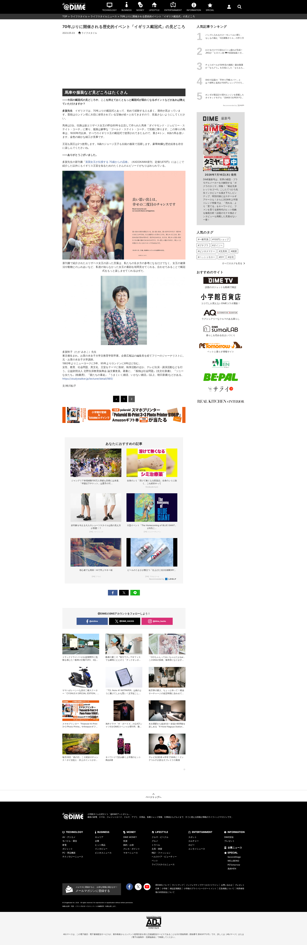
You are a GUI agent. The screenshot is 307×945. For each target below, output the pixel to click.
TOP (64, 16)
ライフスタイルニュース (104, 16)
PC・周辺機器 (68, 852)
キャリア (99, 837)
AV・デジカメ (68, 837)
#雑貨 (234, 251)
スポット (192, 837)
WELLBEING (233, 860)
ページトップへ (153, 797)
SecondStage (234, 857)
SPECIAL (233, 852)
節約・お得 (128, 845)
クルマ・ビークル (160, 837)
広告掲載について (226, 888)
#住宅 (231, 257)
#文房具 (223, 251)
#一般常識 (203, 239)
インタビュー (101, 848)
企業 (97, 841)
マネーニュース (130, 852)
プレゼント (229, 841)
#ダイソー (217, 245)
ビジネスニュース (103, 852)
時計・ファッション (161, 852)
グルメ (155, 841)
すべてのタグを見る (232, 263)
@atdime (93, 621)
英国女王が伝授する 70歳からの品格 (106, 161)
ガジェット (67, 848)
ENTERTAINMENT (202, 832)
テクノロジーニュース (72, 856)
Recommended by (157, 579)
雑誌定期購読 (175, 888)
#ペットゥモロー (206, 257)
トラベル (156, 845)
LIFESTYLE (161, 832)
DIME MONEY (130, 837)
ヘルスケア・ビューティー (164, 856)
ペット (155, 860)
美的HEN (232, 868)
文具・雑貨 (157, 848)
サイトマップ (178, 885)
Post (124, 592)
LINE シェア (135, 592)
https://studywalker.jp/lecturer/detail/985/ (87, 378)
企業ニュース (235, 847)
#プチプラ (203, 245)
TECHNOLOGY (74, 832)
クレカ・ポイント (131, 848)
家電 (64, 845)
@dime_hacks (159, 621)
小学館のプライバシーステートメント (200, 888)
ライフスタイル (79, 16)
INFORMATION (236, 832)
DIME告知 (228, 837)
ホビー (191, 845)
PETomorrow (234, 864)
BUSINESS (103, 832)
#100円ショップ (220, 239)
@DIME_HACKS (126, 621)
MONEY (131, 832)
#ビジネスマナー (206, 251)
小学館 (164, 888)
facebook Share (113, 592)
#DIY (221, 257)
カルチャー (193, 841)
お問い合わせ (226, 885)
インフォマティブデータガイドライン (202, 885)
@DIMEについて (162, 885)
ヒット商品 (100, 845)
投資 (125, 841)
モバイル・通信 (69, 841)
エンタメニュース (196, 848)
